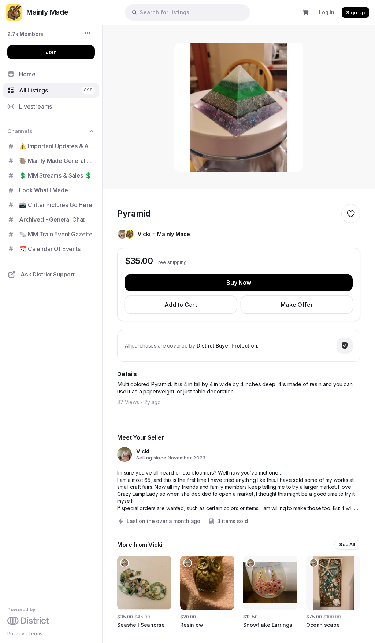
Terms (35, 633)
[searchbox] (191, 12)
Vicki (144, 234)
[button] (25, 33)
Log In (326, 12)
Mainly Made (173, 234)
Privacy (15, 633)
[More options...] (88, 33)
